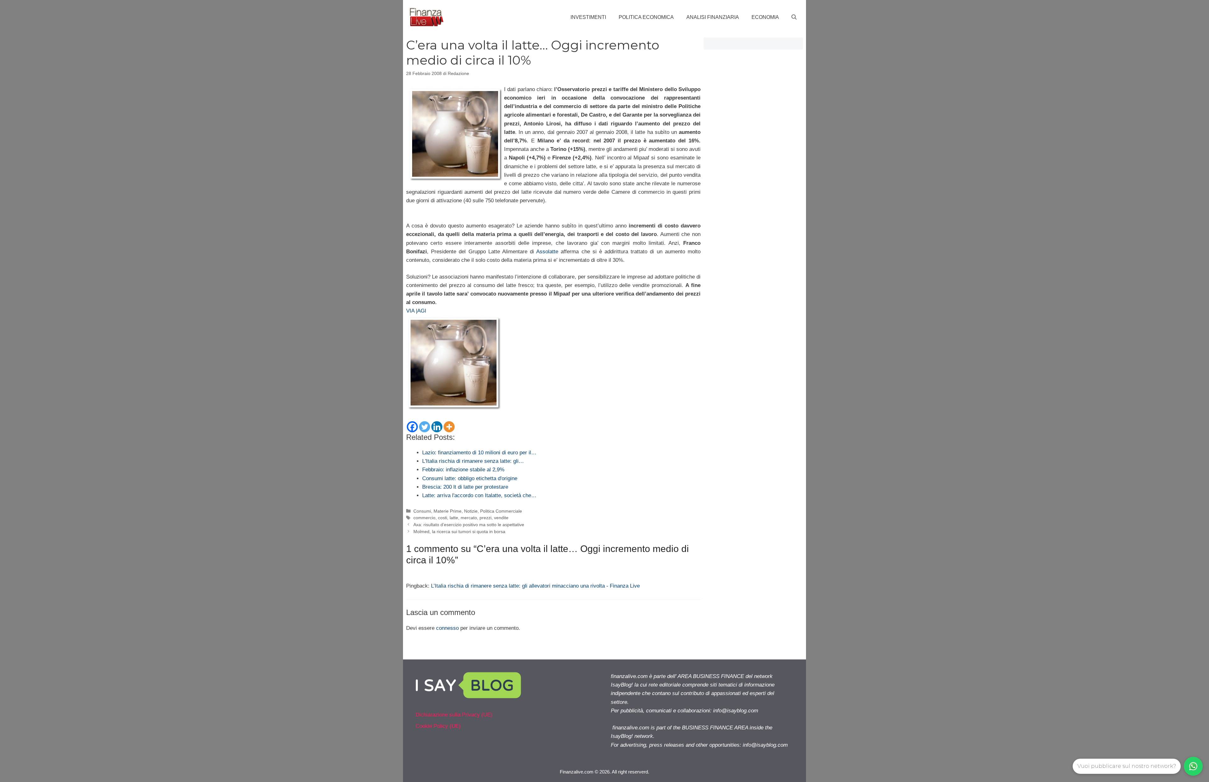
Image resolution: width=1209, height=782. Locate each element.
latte (454, 517)
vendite (501, 517)
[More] (449, 426)
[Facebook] (412, 426)
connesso (447, 628)
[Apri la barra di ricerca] (794, 17)
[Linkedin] (436, 426)
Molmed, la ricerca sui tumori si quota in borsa (459, 531)
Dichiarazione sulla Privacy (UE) (454, 715)
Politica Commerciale (501, 511)
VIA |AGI (416, 311)
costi (442, 517)
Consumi (422, 511)
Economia (765, 17)
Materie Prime (448, 511)
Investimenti (588, 17)
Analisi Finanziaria (712, 17)
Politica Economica (646, 17)
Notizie (471, 511)
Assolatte (548, 252)
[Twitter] (424, 426)
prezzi (485, 517)
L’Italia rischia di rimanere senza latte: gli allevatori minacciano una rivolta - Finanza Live (535, 586)
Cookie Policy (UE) (438, 726)
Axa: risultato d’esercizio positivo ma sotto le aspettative (468, 524)
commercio (424, 517)
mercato (469, 517)
